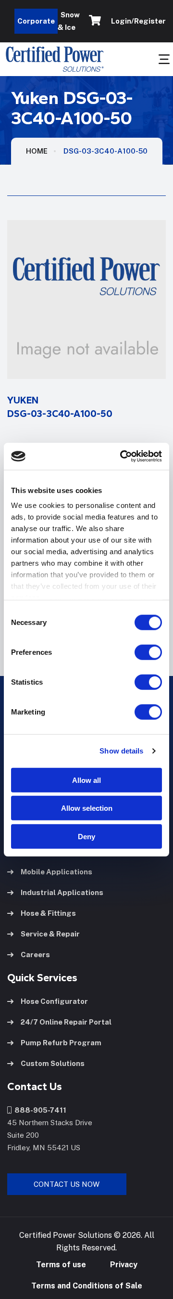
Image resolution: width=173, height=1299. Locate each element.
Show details (121, 751)
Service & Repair (50, 934)
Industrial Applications (62, 892)
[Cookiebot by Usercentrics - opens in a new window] (122, 456)
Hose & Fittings (48, 913)
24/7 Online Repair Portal (66, 1022)
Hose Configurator (54, 1001)
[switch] (139, 652)
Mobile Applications (56, 872)
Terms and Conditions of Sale (86, 1285)
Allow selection (86, 808)
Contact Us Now (66, 1184)
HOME (37, 151)
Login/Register (137, 21)
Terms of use (61, 1264)
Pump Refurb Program (61, 1043)
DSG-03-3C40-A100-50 (105, 151)
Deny (86, 836)
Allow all (86, 780)
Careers (35, 954)
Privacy (123, 1264)
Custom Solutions (53, 1063)
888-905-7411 (39, 1110)
